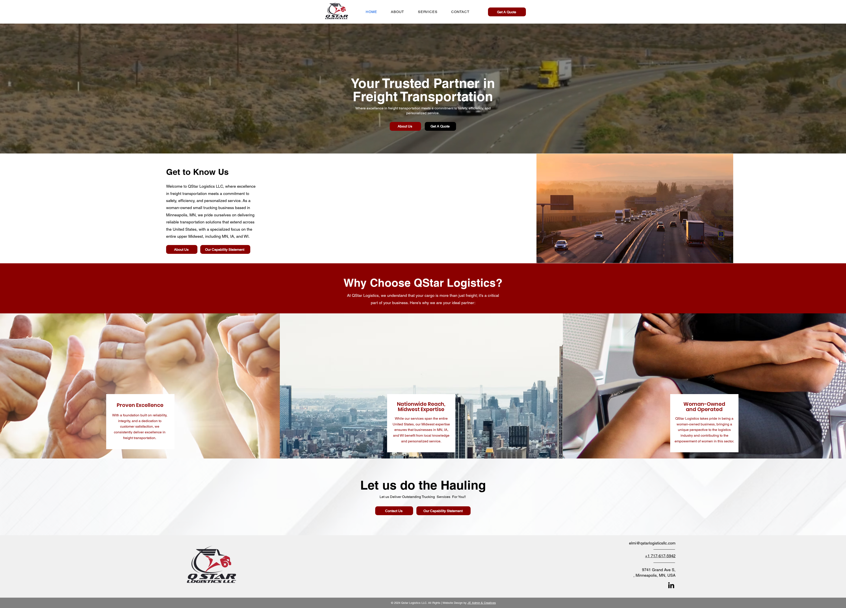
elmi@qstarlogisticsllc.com (652, 543)
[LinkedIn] (671, 585)
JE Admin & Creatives (482, 602)
